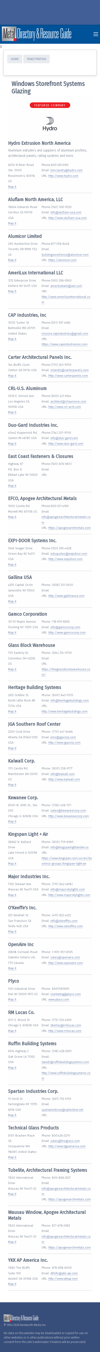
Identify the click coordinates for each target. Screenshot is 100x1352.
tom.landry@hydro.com (66, 170)
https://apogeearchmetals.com (69, 528)
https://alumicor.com (62, 260)
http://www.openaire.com (65, 963)
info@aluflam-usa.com (65, 212)
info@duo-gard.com (64, 438)
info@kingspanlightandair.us (69, 847)
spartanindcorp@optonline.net (62, 1109)
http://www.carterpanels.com (68, 375)
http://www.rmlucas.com (64, 1031)
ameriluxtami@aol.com (66, 286)
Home (15, 59)
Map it (12, 186)
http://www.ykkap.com (63, 1278)
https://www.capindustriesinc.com (64, 344)
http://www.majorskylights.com (69, 895)
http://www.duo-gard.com (65, 443)
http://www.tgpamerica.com (67, 1146)
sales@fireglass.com (65, 1141)
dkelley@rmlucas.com (65, 1025)
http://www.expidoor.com (65, 559)
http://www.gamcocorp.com (67, 632)
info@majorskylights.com (67, 889)
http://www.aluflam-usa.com (67, 218)
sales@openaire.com (65, 957)
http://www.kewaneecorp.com (68, 816)
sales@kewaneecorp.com (68, 810)
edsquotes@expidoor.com (68, 553)
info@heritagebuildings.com (69, 700)
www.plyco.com (58, 999)
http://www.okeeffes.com (65, 926)
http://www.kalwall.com (64, 779)
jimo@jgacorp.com (63, 737)
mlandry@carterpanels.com (69, 370)
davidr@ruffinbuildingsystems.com (65, 1062)
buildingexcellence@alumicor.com (65, 254)
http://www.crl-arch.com (64, 407)
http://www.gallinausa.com (66, 595)
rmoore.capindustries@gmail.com (65, 333)
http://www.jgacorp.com (64, 742)
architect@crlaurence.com (68, 401)
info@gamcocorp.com (65, 627)
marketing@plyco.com (65, 994)
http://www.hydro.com (63, 176)
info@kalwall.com (62, 774)
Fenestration (36, 59)
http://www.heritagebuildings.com (64, 711)
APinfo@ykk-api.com (64, 1273)
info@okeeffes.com (63, 921)
